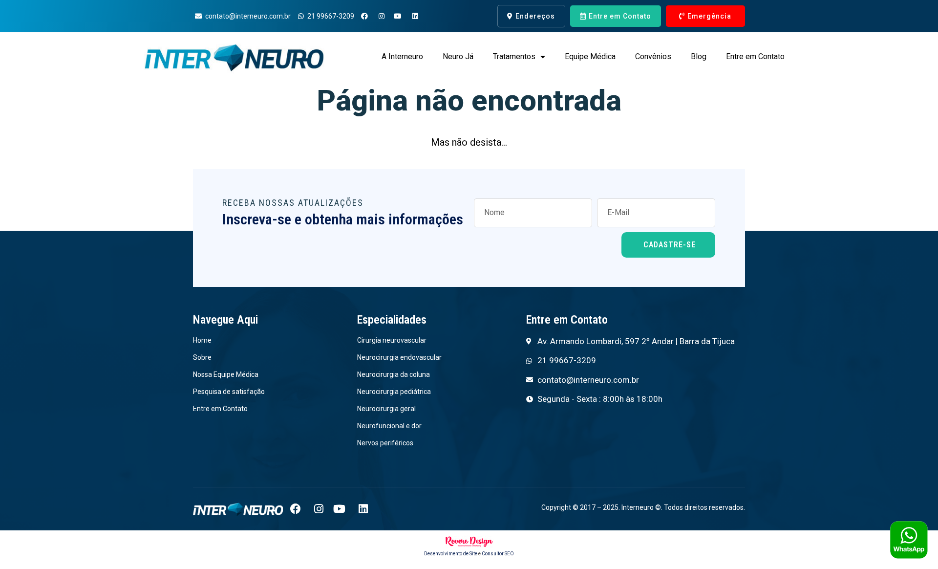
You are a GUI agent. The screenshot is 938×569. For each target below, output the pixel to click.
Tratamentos (514, 56)
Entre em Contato (755, 56)
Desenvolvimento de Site (450, 553)
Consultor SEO (498, 553)
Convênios (653, 56)
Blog (698, 56)
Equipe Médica (590, 56)
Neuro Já (458, 56)
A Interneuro (402, 56)
